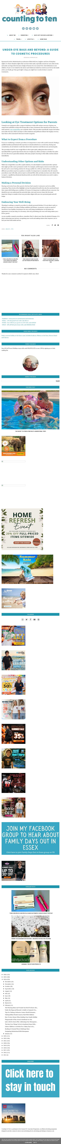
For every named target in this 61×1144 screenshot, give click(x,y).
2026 (4, 974)
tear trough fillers (15, 129)
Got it (35, 1142)
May (6, 998)
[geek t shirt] (13, 768)
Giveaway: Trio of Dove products (31, 964)
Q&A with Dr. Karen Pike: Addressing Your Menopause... (21, 1022)
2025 (4, 977)
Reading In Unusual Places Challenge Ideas (17, 1029)
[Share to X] (55, 225)
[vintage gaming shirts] (13, 792)
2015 (4, 1055)
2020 (4, 1043)
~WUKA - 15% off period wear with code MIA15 (15, 321)
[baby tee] (13, 880)
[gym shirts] (13, 743)
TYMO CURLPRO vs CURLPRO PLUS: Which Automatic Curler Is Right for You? (31, 913)
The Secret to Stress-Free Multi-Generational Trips (30, 431)
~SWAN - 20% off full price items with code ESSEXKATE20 (18, 325)
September (8, 989)
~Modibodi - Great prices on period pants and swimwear (18, 318)
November (8, 984)
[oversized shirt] (13, 817)
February (7, 1005)
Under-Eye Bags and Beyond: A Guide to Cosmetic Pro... (21, 1010)
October (7, 986)
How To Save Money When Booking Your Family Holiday (21, 1017)
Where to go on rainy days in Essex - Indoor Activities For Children (31, 938)
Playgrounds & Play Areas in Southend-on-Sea (18, 1019)
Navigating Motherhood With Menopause (17, 1031)
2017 (4, 1050)
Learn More (28, 1142)
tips (12, 229)
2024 (4, 979)
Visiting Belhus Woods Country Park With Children (19, 1015)
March (7, 1003)
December (8, 982)
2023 (4, 1036)
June (6, 996)
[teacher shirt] (13, 694)
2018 (4, 1048)
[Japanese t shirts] (13, 645)
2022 (4, 1038)
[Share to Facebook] (52, 225)
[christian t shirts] (13, 670)
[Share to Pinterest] (58, 225)
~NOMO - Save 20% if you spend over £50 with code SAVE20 (19, 323)
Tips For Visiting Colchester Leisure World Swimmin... (20, 1012)
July (6, 993)
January (7, 1033)
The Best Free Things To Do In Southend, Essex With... (20, 1024)
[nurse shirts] (13, 719)
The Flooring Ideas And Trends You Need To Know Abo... (21, 1008)
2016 (4, 1052)
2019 (4, 1045)
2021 (4, 1041)
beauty (8, 229)
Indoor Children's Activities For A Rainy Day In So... (19, 1026)
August (7, 991)
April (6, 1000)
